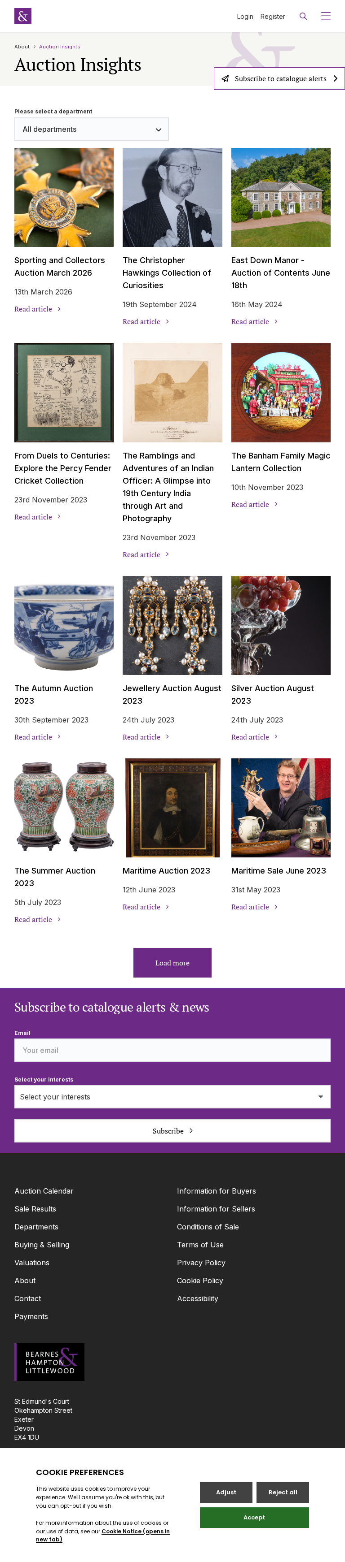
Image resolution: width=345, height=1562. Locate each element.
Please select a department (53, 111)
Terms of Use (200, 1244)
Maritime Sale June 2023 (278, 870)
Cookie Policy (200, 1280)
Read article (33, 308)
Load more (172, 962)
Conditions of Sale (208, 1226)
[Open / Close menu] (322, 16)
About (22, 46)
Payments (31, 1316)
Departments (36, 1226)
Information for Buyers (216, 1190)
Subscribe (168, 1130)
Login (245, 16)
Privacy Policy (201, 1262)
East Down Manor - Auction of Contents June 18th (280, 272)
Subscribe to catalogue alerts (280, 78)
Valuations (31, 1262)
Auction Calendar (44, 1190)
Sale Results (35, 1208)
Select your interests (43, 1079)
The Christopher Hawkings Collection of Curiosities (167, 272)
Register (273, 16)
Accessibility (197, 1298)
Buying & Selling (41, 1244)
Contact (27, 1298)
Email (22, 1033)
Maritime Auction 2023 (166, 870)
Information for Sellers (216, 1208)
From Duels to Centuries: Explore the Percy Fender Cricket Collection (62, 468)
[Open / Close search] (303, 16)
